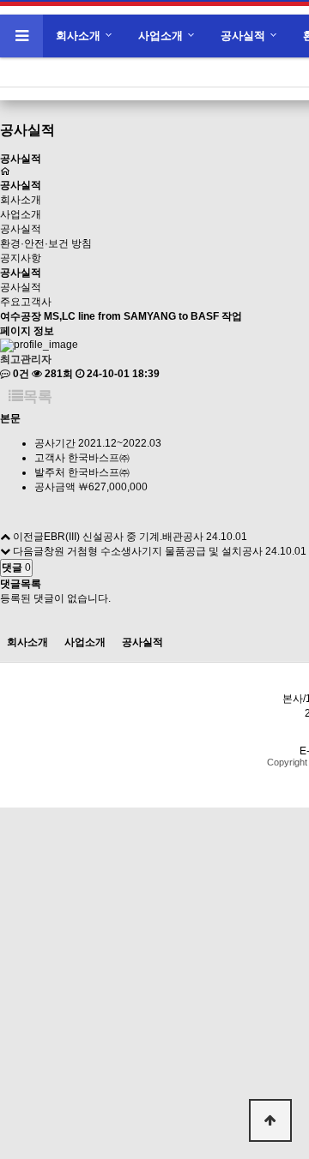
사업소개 (160, 35)
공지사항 (20, 258)
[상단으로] (270, 1120)
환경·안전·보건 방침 (46, 243)
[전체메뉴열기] (21, 36)
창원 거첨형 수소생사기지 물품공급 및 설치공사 (153, 551)
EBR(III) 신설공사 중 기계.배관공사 (123, 537)
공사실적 (243, 35)
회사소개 (78, 35)
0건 (19, 374)
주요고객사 (26, 302)
